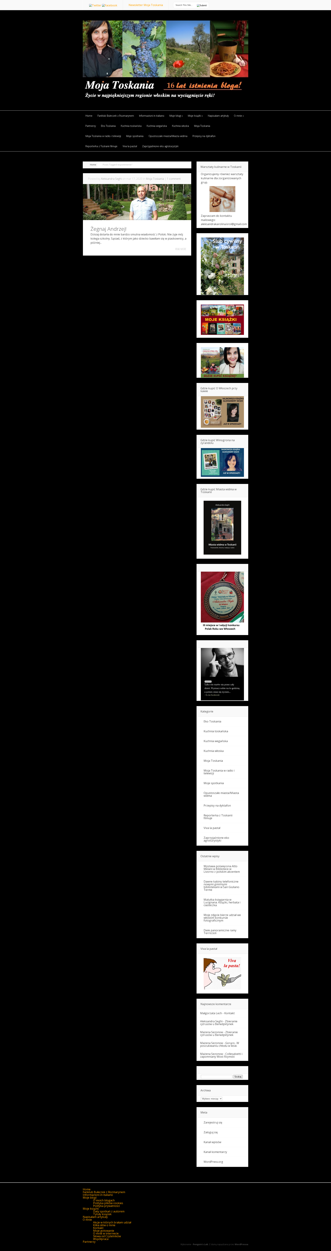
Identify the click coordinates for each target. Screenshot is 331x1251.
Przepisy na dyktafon (217, 805)
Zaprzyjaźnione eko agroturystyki (216, 839)
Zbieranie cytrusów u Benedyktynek (218, 1022)
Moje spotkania (214, 783)
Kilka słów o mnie (104, 1225)
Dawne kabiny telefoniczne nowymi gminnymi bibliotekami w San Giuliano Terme (221, 886)
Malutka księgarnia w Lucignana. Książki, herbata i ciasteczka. (222, 902)
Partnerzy (89, 1242)
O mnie (87, 1220)
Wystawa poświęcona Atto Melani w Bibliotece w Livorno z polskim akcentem (222, 869)
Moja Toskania (155, 179)
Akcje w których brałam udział (112, 1222)
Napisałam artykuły (95, 1217)
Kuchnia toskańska (216, 731)
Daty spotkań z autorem (108, 1211)
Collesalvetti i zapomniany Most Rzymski (221, 1055)
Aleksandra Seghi (111, 179)
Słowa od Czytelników (107, 1236)
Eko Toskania (212, 721)
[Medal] (222, 631)
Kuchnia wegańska (216, 741)
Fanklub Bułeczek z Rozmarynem (104, 1192)
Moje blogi (90, 1197)
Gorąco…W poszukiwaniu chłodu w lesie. (219, 1044)
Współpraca (100, 1239)
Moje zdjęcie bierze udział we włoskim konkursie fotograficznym (222, 917)
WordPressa (241, 1244)
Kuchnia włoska (214, 751)
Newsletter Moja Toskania (146, 5)
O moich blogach (104, 1200)
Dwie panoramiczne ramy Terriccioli (220, 931)
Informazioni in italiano (98, 1195)
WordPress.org (213, 1162)
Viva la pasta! (212, 828)
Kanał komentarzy (215, 1152)
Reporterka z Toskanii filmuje (218, 816)
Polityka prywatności (106, 1206)
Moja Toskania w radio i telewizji (219, 772)
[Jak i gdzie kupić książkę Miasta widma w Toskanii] (222, 528)
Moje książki (91, 1209)
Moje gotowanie (103, 1231)
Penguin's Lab (200, 1244)
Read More (180, 249)
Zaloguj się (211, 1132)
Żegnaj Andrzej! (109, 228)
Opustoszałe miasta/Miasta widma (221, 794)
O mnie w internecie (106, 1233)
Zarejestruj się (213, 1122)
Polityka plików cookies (108, 1203)
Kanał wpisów (212, 1142)
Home (93, 164)
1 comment (174, 179)
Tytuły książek (102, 1214)
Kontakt (229, 1013)
